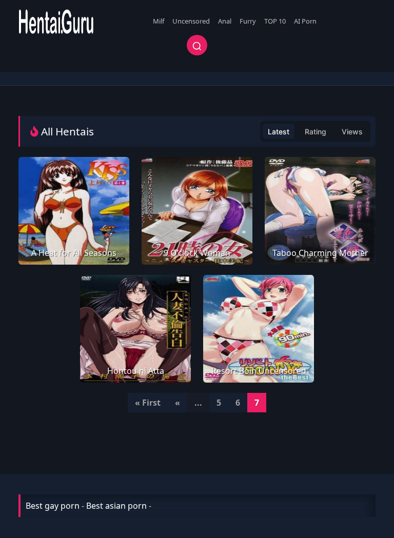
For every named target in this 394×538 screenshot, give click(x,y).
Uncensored (191, 21)
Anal (224, 21)
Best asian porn (116, 505)
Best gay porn (53, 505)
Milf (158, 21)
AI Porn (305, 21)
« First (148, 402)
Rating (315, 131)
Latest (278, 131)
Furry (248, 21)
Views (352, 131)
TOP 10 (275, 21)
